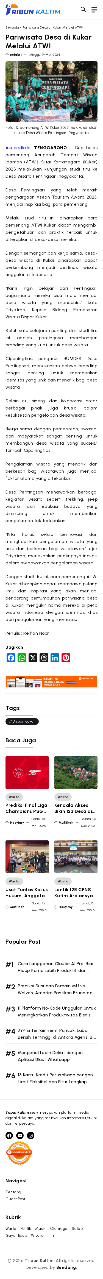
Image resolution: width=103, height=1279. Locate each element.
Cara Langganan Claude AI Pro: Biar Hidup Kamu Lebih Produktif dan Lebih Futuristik (56, 970)
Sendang (66, 1267)
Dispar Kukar (23, 721)
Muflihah (66, 822)
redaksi (16, 55)
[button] (83, 9)
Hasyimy (17, 822)
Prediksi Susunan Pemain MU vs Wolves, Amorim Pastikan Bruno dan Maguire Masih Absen (56, 992)
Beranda (12, 27)
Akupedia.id (18, 147)
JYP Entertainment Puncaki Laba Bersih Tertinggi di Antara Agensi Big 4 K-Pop (57, 1037)
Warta (14, 797)
